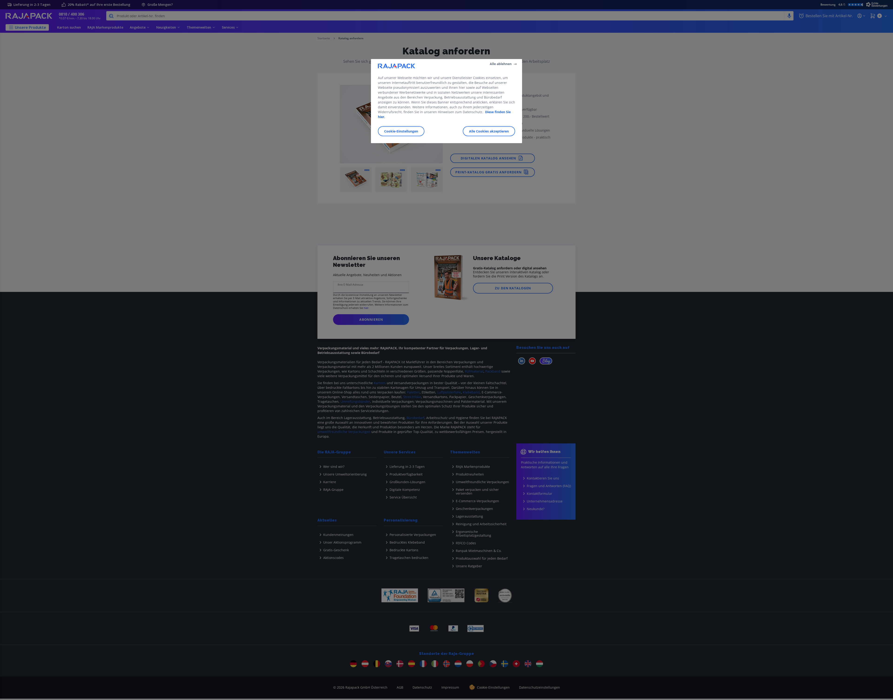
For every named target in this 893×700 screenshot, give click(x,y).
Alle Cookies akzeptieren (489, 131)
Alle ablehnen (501, 64)
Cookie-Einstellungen (401, 131)
